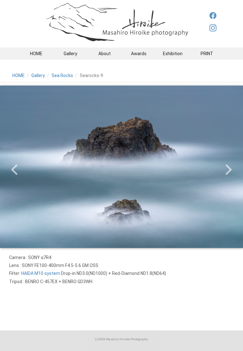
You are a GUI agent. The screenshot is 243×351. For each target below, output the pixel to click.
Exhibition (173, 53)
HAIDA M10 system (40, 273)
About (104, 53)
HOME (36, 53)
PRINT (207, 53)
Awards (138, 53)
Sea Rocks (62, 75)
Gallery (70, 53)
